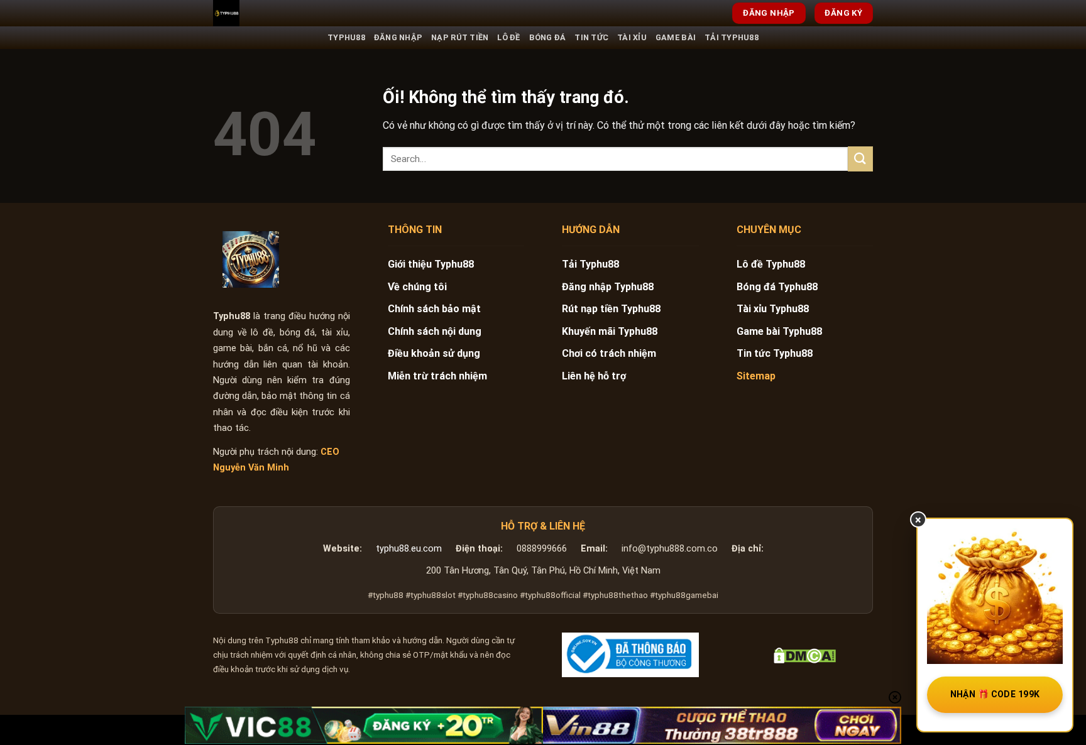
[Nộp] (860, 158)
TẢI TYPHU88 (732, 37)
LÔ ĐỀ (508, 37)
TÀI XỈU (632, 37)
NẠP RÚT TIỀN (459, 37)
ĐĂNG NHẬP (398, 37)
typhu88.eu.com (409, 548)
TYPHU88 (346, 37)
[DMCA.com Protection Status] (805, 655)
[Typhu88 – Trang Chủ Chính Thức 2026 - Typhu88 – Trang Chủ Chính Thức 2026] (276, 13)
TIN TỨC (591, 37)
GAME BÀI (675, 37)
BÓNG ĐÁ (547, 37)
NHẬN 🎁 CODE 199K (995, 694)
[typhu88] (250, 259)
